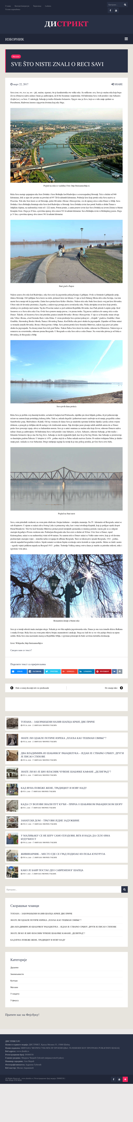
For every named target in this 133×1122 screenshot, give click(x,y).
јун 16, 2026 (26, 857)
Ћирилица (37, 6)
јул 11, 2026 (26, 775)
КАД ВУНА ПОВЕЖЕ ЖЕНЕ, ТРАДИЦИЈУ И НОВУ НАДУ (54, 788)
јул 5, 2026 (26, 791)
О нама (8, 6)
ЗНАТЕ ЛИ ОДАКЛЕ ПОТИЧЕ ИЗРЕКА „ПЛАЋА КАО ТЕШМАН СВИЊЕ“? (63, 738)
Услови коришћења (12, 9)
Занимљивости (17, 974)
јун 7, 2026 (26, 874)
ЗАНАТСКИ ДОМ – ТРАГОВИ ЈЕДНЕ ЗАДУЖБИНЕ (50, 820)
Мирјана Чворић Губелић (45, 725)
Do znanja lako (111, 687)
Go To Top (125, 1079)
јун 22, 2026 (26, 842)
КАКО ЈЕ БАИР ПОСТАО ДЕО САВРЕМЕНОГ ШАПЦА (52, 870)
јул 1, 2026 (26, 808)
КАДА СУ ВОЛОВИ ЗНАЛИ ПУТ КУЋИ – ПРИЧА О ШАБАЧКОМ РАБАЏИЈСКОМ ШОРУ (72, 804)
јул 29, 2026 (26, 725)
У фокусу (14, 1000)
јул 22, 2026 (26, 741)
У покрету (14, 993)
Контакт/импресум (22, 6)
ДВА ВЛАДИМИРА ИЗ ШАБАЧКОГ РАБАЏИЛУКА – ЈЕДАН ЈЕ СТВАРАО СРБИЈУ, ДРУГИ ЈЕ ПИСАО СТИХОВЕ (72, 754)
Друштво (14, 967)
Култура (14, 980)
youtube (116, 10)
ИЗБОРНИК (14, 39)
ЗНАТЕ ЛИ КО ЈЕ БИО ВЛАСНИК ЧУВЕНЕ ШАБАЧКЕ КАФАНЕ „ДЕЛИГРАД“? (66, 771)
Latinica (48, 6)
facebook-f (110, 10)
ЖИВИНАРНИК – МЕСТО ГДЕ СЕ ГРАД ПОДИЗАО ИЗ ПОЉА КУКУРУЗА (63, 854)
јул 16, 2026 (26, 760)
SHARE (118, 84)
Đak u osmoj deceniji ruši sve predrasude (32, 687)
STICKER (18, 1080)
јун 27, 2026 (26, 824)
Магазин (16, 56)
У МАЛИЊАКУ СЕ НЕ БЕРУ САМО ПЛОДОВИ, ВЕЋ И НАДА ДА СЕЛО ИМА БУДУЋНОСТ (65, 837)
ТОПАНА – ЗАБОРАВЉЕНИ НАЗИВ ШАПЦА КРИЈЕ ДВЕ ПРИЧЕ (58, 721)
